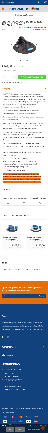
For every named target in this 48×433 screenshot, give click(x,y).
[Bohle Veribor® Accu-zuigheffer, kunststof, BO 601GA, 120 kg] (36, 227)
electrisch (18, 269)
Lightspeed (26, 408)
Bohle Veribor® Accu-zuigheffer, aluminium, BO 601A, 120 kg (10, 238)
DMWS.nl (41, 408)
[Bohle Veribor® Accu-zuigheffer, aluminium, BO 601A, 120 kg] (12, 227)
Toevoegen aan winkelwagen (33, 77)
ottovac (27, 269)
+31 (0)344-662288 (12, 376)
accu (10, 269)
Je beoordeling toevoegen (38, 198)
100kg (5, 269)
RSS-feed (5, 412)
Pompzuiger (36, 269)
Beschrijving (6, 89)
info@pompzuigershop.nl (14, 380)
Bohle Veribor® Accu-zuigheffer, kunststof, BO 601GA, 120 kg (34, 238)
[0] (45, 2)
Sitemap (12, 412)
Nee (20, 429)
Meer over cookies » (34, 429)
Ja (10, 429)
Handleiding (7, 189)
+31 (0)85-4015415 (11, 2)
